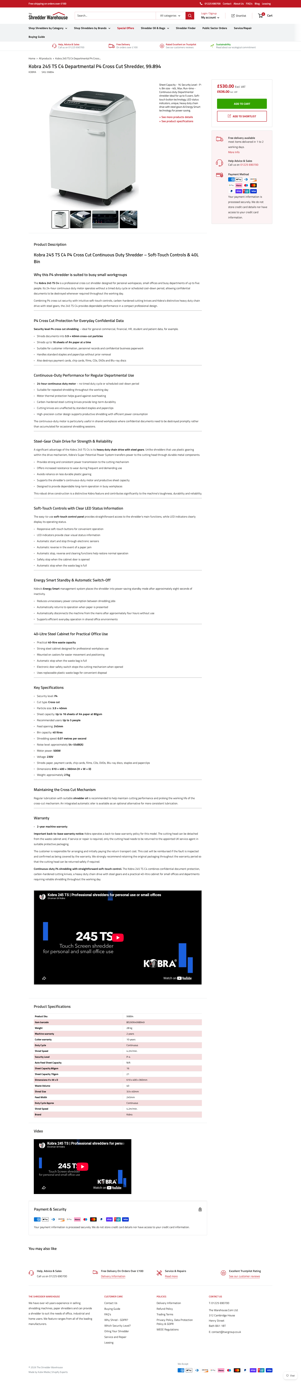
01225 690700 (212, 4)
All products (45, 58)
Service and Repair (115, 1337)
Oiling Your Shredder (116, 1331)
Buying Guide (37, 37)
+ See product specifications (176, 121)
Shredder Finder (186, 28)
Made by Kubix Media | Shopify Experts (48, 1372)
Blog (257, 4)
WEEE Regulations (168, 1329)
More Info (234, 152)
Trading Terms (165, 1314)
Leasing (266, 4)
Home (32, 58)
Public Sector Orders (214, 28)
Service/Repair (243, 28)
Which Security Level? (117, 1325)
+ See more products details (176, 117)
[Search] (190, 15)
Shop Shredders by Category (46, 28)
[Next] (151, 146)
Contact (227, 4)
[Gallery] (95, 156)
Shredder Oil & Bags (153, 28)
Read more (171, 1276)
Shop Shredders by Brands (90, 28)
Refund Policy (165, 1309)
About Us (239, 4)
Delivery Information (113, 1276)
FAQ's (249, 4)
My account (209, 17)
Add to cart (242, 104)
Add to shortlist (244, 116)
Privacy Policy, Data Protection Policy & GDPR (175, 1322)
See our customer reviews (244, 1276)
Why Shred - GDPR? (116, 1320)
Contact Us (110, 1303)
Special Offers (125, 28)
